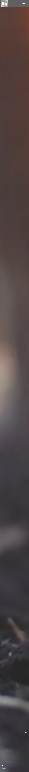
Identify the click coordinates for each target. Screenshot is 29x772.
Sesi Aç (26, 732)
